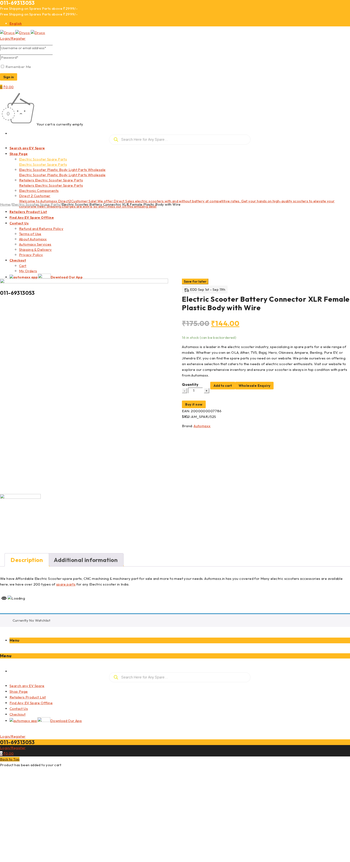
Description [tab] (26, 559)
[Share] (334, 5)
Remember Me (18, 66)
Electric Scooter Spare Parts (36, 204)
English (16, 23)
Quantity (190, 384)
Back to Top (10, 759)
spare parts (65, 584)
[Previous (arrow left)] (8, 431)
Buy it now (193, 404)
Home (5, 204)
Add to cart (223, 385)
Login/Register (13, 38)
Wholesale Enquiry (254, 385)
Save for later (195, 281)
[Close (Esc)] (345, 5)
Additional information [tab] (86, 559)
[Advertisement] (175, 243)
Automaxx (202, 426)
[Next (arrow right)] (341, 431)
